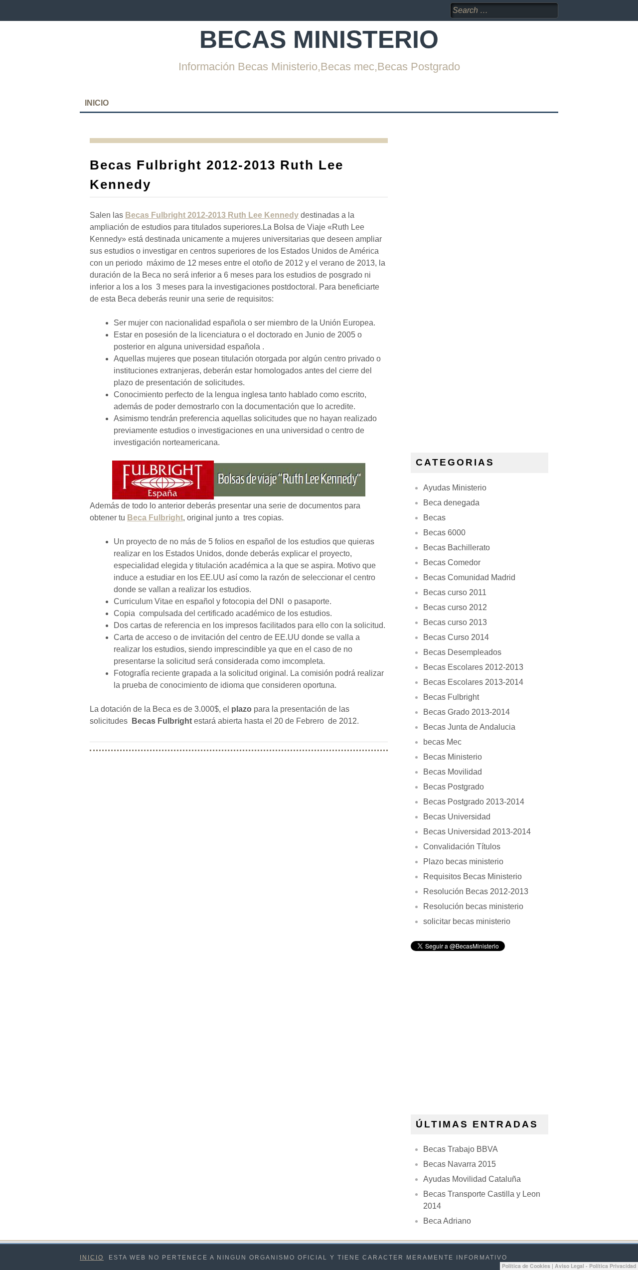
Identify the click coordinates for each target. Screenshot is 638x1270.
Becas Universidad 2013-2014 (477, 831)
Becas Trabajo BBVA (460, 1149)
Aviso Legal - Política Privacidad (595, 1266)
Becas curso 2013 (455, 622)
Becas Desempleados (462, 652)
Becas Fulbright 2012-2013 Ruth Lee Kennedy (212, 215)
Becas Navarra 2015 (459, 1164)
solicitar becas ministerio (466, 921)
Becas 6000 (444, 532)
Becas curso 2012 (455, 607)
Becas (434, 517)
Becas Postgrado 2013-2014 (473, 801)
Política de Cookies (526, 1266)
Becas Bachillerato (456, 547)
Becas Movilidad (452, 772)
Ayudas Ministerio (454, 487)
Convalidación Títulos (461, 846)
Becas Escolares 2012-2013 (473, 667)
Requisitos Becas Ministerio (472, 876)
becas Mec (442, 742)
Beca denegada (451, 502)
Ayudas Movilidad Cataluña (472, 1179)
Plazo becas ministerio (463, 861)
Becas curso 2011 (454, 592)
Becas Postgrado (453, 787)
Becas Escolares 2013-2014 (473, 682)
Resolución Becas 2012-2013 (475, 891)
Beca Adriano (447, 1221)
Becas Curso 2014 (456, 637)
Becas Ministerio (319, 39)
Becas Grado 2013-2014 (466, 712)
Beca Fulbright (155, 517)
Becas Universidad (456, 816)
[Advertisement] (485, 287)
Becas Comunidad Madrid (469, 577)
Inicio (97, 103)
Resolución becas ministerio (473, 906)
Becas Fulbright (451, 697)
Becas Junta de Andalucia (469, 727)
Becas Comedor (451, 562)
